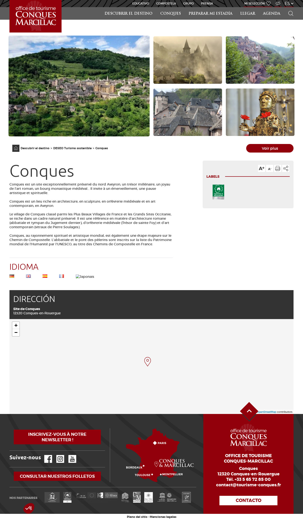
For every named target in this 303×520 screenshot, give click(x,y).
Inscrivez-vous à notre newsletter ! (57, 437)
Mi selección (254, 3)
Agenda (271, 14)
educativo (140, 3)
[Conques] (148, 362)
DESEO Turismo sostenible (72, 148)
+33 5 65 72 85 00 (253, 479)
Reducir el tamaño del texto (269, 168)
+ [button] (16, 325)
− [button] (16, 332)
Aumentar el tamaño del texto (261, 168)
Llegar (247, 14)
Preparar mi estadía (210, 14)
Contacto (248, 500)
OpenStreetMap (266, 411)
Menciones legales (163, 517)
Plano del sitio (137, 517)
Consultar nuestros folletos (57, 476)
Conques (170, 14)
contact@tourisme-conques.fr (248, 485)
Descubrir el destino (128, 14)
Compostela (166, 3)
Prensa (207, 3)
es (287, 3)
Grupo (188, 3)
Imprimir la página (277, 168)
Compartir (285, 168)
